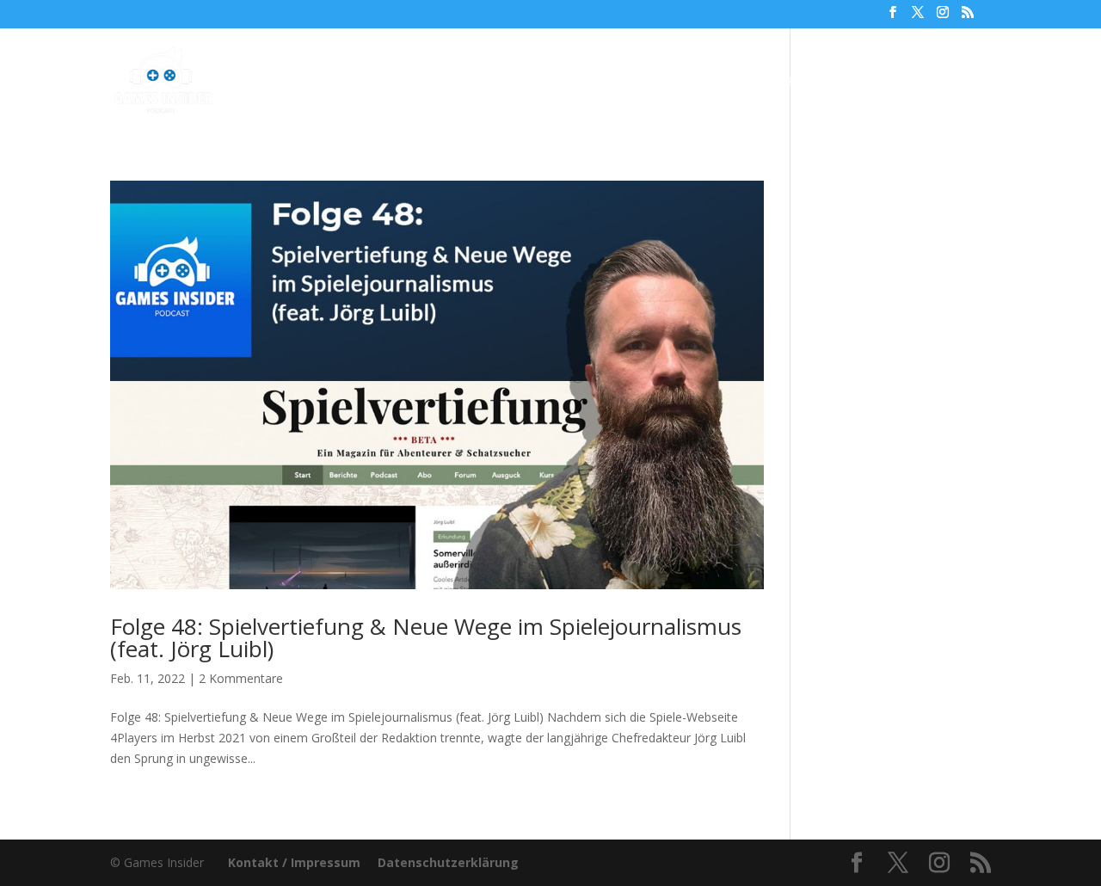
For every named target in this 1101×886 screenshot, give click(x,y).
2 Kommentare (241, 678)
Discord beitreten (896, 81)
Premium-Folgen (541, 81)
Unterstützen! (766, 81)
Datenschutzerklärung (448, 862)
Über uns (666, 81)
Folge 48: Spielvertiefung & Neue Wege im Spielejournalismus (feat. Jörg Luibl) (425, 637)
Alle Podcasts (402, 81)
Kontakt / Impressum (294, 862)
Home (315, 81)
